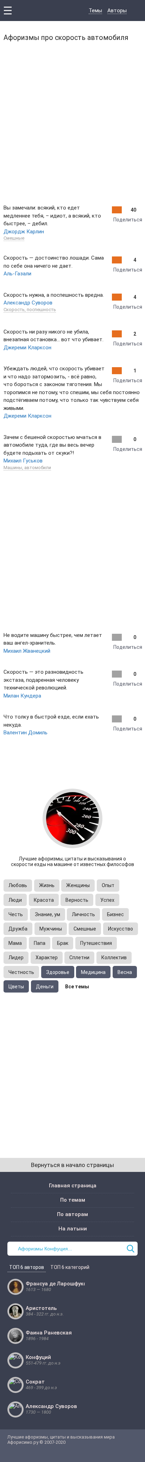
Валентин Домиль (26, 732)
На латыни (72, 1229)
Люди (15, 900)
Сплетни (79, 957)
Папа (39, 943)
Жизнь (47, 885)
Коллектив (114, 957)
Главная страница (72, 1185)
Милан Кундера (22, 696)
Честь (15, 914)
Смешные (14, 238)
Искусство (120, 929)
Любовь (17, 885)
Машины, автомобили (27, 467)
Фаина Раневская (49, 1333)
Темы (95, 10)
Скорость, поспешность (30, 309)
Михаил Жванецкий (27, 651)
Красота (44, 900)
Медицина (93, 972)
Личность (83, 914)
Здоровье (57, 972)
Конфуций (38, 1357)
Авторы (117, 10)
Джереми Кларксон (27, 347)
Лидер (16, 957)
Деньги (44, 986)
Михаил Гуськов (23, 461)
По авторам (72, 1214)
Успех (107, 900)
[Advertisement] (72, 121)
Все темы (77, 986)
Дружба (17, 929)
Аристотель (41, 1308)
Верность (76, 900)
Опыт (108, 885)
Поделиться (127, 219)
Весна (125, 972)
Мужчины (50, 929)
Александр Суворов (28, 303)
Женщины (78, 885)
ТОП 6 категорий (69, 1267)
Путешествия (96, 943)
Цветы (16, 986)
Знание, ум (47, 914)
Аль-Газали (17, 273)
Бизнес (115, 914)
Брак (62, 943)
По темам (72, 1200)
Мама (15, 943)
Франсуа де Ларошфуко (56, 1284)
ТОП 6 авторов (26, 1267)
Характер (47, 957)
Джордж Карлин (24, 231)
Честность (21, 972)
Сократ (35, 1382)
